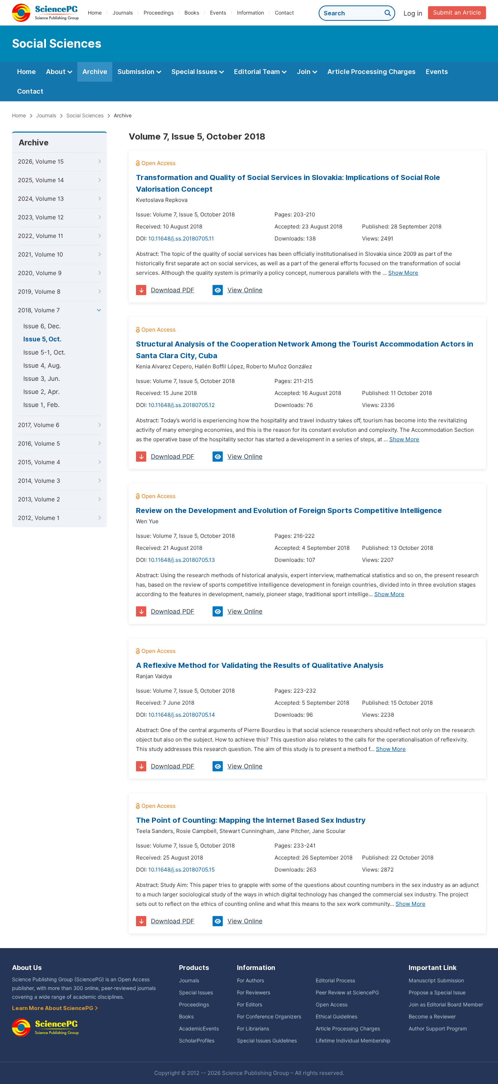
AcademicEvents (199, 1029)
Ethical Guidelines (336, 1017)
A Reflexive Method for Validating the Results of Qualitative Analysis (260, 665)
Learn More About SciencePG (53, 1008)
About (56, 71)
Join (304, 71)
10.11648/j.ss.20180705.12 (181, 405)
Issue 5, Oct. (42, 339)
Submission (136, 71)
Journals (123, 13)
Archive (94, 71)
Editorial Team (257, 71)
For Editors (249, 1004)
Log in (413, 13)
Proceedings (159, 13)
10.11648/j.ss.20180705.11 (181, 238)
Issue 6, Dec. (42, 326)
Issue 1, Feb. (41, 404)
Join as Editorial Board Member (446, 1004)
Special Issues (195, 71)
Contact (284, 13)
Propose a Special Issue (437, 992)
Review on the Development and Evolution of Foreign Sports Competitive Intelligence (289, 510)
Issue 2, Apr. (41, 391)
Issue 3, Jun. (41, 378)
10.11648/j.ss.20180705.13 (181, 560)
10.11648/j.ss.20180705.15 (181, 869)
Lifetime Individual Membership (353, 1041)
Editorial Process (335, 980)
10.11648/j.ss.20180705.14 (181, 715)
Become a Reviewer (432, 1017)
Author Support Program (438, 1029)
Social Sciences (85, 115)
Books (191, 13)
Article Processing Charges (371, 71)
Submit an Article (457, 12)
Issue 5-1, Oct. (44, 352)
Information (250, 13)
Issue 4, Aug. (42, 365)
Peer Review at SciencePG (347, 992)
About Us (27, 967)
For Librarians (253, 1029)
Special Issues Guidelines (267, 1041)
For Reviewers (253, 992)
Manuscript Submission (436, 980)
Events (218, 13)
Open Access (331, 1004)
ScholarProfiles (196, 1041)
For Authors (250, 980)
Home (95, 13)
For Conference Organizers (269, 1017)
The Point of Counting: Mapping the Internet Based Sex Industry (251, 820)
